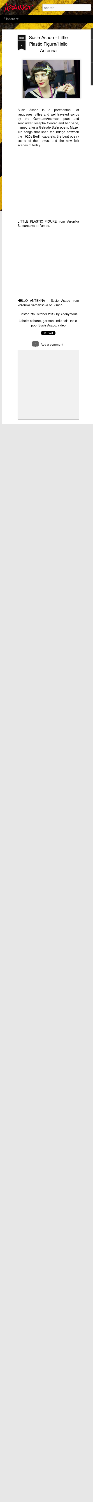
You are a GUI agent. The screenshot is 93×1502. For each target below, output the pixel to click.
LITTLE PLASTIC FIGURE (37, 221)
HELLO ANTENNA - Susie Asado (44, 300)
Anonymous (68, 314)
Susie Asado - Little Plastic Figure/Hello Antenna (48, 44)
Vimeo (44, 225)
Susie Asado (47, 325)
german (48, 320)
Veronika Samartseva (33, 305)
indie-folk (62, 320)
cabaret (35, 320)
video (62, 325)
